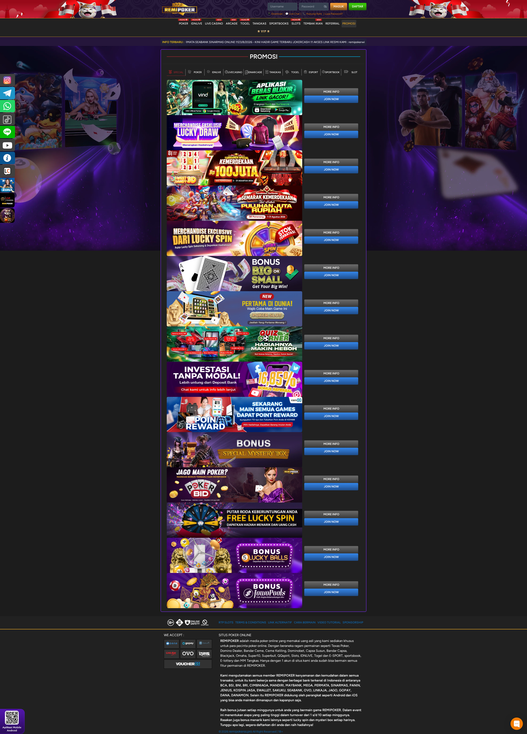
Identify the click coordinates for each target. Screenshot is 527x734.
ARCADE (232, 22)
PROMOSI (349, 23)
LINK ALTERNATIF (280, 622)
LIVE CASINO (214, 22)
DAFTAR (357, 6)
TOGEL (245, 22)
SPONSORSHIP (353, 622)
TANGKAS (259, 23)
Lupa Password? (334, 13)
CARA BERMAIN (305, 622)
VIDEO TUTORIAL (329, 622)
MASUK (338, 6)
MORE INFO (331, 92)
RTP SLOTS (226, 622)
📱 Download (275, 13)
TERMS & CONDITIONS (250, 622)
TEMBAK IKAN (313, 22)
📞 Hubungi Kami (312, 13)
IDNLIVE (196, 22)
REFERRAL (332, 23)
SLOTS (296, 22)
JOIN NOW (331, 99)
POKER (183, 22)
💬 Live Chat (292, 13)
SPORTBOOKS (279, 23)
